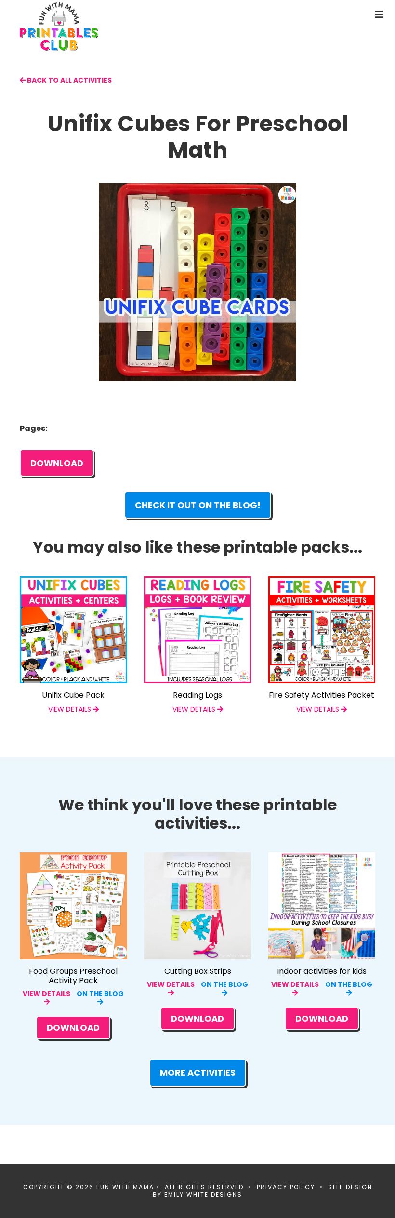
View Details (46, 993)
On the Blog (100, 993)
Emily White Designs (203, 1194)
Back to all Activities (69, 80)
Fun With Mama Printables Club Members (94, 26)
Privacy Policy (286, 1187)
